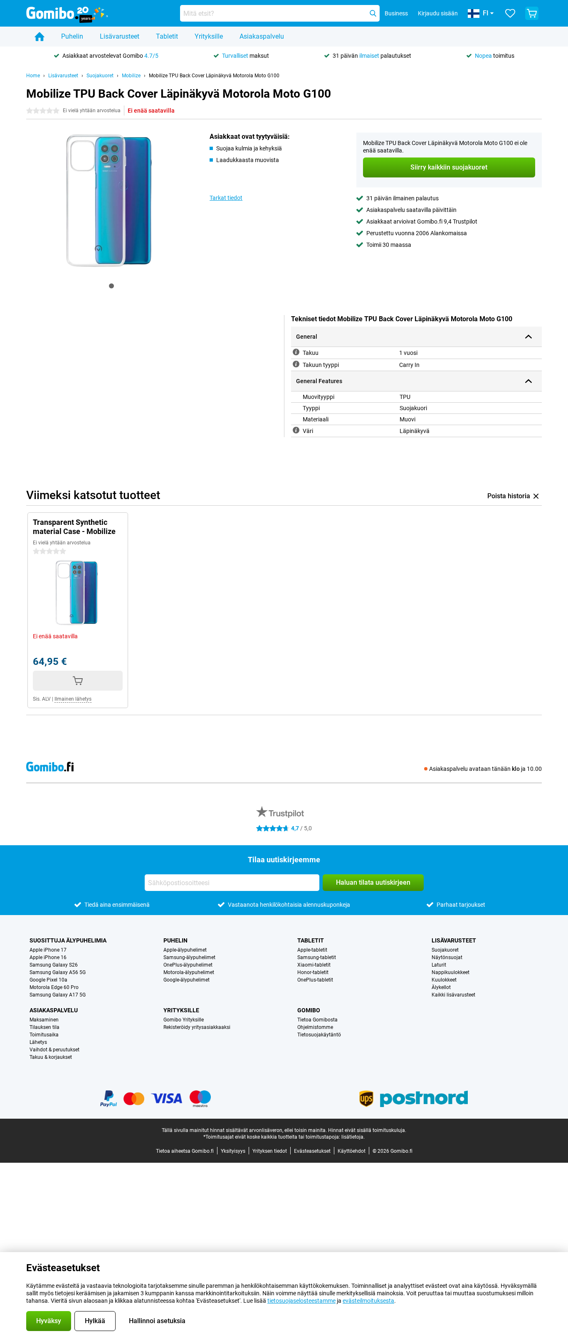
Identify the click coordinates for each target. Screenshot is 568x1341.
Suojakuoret (100, 76)
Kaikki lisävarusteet (453, 995)
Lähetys (38, 1042)
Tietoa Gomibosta (317, 1020)
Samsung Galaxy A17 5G (58, 995)
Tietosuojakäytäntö (319, 1035)
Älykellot (441, 987)
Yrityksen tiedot (269, 1151)
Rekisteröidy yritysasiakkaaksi (196, 1027)
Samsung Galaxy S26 (54, 965)
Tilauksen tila (44, 1027)
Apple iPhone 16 (48, 957)
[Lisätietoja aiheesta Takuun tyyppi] (296, 364)
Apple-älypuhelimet (185, 950)
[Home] (39, 37)
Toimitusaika (44, 1035)
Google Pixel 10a (48, 980)
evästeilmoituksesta (368, 1300)
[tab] (111, 285)
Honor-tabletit (312, 972)
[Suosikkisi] (510, 13)
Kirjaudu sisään (438, 13)
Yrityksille (209, 36)
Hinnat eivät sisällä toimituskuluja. (367, 1130)
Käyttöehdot (351, 1151)
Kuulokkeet (444, 980)
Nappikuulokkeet (450, 972)
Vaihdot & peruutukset (54, 1050)
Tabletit (167, 36)
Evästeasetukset (312, 1151)
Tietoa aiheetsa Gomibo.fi (185, 1151)
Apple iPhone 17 (48, 950)
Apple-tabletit (312, 950)
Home (33, 76)
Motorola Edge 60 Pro (54, 987)
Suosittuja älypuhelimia (68, 940)
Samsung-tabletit (316, 957)
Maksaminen (44, 1020)
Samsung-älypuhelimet (189, 957)
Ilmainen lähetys (72, 699)
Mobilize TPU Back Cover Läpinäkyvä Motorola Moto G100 (214, 76)
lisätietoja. (353, 1137)
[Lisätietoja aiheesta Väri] (296, 430)
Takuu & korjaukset (51, 1057)
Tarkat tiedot (226, 197)
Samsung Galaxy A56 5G (58, 972)
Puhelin (72, 36)
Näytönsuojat (447, 957)
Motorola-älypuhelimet (188, 972)
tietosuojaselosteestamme (301, 1300)
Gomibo (308, 1010)
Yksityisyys (233, 1151)
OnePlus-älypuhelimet (187, 965)
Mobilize (131, 76)
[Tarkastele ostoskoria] (532, 13)
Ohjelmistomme (315, 1027)
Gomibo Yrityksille (183, 1020)
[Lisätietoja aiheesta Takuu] (296, 352)
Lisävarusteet (119, 36)
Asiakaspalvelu (262, 36)
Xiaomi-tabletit (314, 965)
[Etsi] (373, 13)
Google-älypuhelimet (186, 980)
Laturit (439, 965)
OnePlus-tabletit (315, 980)
